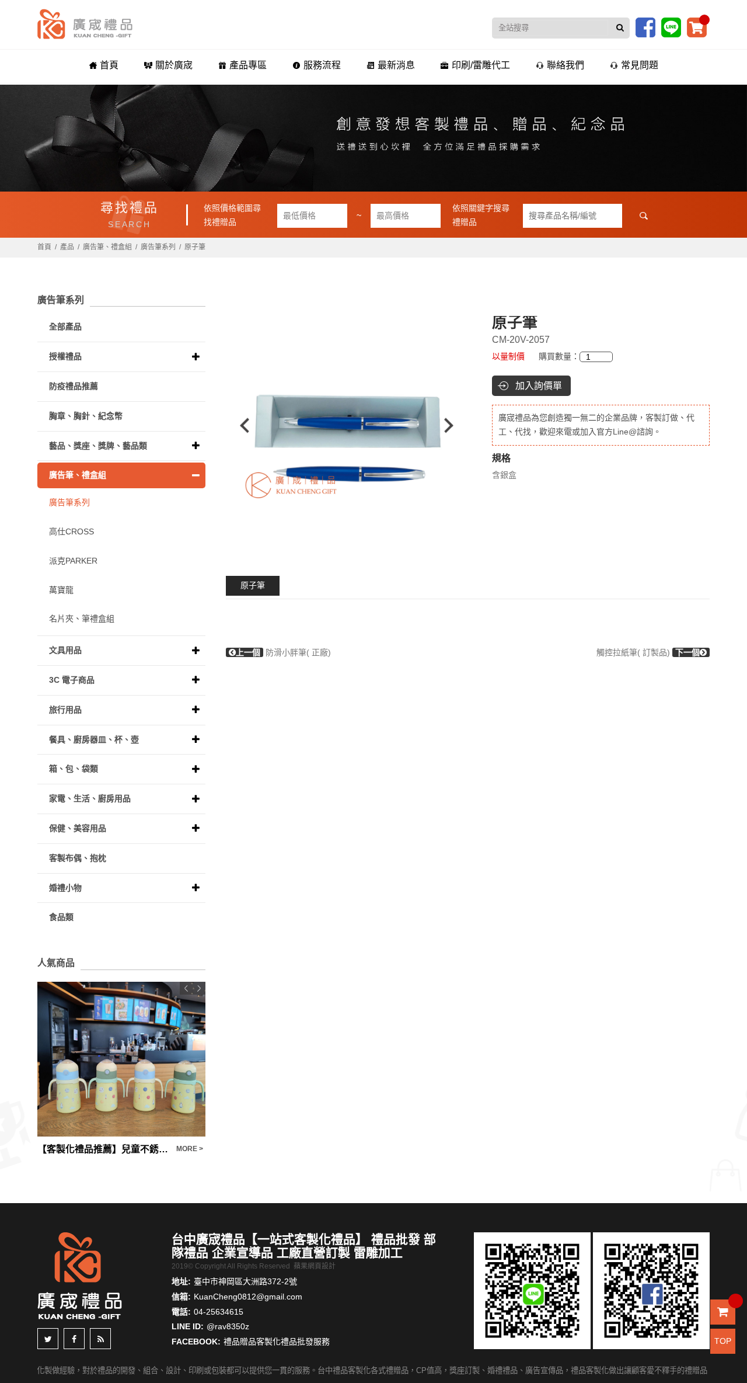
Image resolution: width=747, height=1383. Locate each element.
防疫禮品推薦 (73, 386)
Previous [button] (239, 425)
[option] (347, 425)
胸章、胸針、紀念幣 (86, 416)
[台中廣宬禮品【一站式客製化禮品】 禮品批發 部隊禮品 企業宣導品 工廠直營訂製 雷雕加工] (84, 23)
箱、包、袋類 (73, 768)
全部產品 (65, 326)
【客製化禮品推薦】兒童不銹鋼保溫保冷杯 (103, 1149)
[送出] (620, 28)
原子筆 (252, 585)
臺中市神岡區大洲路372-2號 (245, 1281)
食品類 (61, 917)
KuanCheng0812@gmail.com (248, 1296)
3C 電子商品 (72, 679)
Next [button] (454, 425)
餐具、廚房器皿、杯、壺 (94, 739)
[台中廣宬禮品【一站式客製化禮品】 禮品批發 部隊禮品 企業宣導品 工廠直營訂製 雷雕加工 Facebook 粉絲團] (645, 27)
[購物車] (697, 27)
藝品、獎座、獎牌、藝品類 (98, 445)
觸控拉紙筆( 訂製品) (648, 652)
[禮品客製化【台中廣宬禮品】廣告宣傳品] (373, 138)
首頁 (109, 65)
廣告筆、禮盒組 (107, 247)
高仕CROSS (71, 531)
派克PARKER (73, 560)
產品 (67, 247)
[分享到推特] (47, 1338)
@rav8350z (228, 1326)
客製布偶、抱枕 (77, 858)
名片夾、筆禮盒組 (81, 618)
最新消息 (396, 65)
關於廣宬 (174, 65)
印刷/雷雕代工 (481, 65)
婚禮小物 (65, 887)
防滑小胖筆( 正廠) (283, 652)
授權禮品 (65, 356)
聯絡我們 (565, 65)
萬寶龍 (61, 590)
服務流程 (322, 65)
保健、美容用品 (77, 828)
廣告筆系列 (158, 247)
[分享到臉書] (74, 1338)
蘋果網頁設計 (315, 1266)
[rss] (100, 1338)
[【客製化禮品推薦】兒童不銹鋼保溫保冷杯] (121, 1059)
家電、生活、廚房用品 (90, 798)
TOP (722, 1341)
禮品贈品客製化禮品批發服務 (277, 1341)
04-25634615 (218, 1311)
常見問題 (639, 65)
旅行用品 (65, 709)
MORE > (189, 1149)
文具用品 (65, 650)
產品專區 (248, 65)
